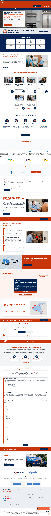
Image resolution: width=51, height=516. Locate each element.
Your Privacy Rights (35, 509)
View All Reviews (25, 145)
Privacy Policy (19, 509)
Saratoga (24, 311)
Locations (40, 494)
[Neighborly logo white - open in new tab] (2, 0)
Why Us (29, 491)
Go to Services (7, 190)
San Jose (18, 311)
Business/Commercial (19, 492)
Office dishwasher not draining (25, 358)
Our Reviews (43, 31)
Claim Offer (25, 291)
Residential (18, 491)
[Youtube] (48, 11)
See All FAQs (25, 445)
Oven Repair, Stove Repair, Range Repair (19, 85)
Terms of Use (15, 509)
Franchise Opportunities (31, 494)
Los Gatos (12, 311)
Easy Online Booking (8, 24)
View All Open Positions (8, 465)
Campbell (6, 311)
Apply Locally (29, 497)
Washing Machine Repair (7, 84)
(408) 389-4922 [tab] (46, 6)
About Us (29, 492)
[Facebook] (43, 11)
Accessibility (23, 509)
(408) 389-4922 (7, 491)
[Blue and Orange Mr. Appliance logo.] (19, 473)
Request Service (25, 135)
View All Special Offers (43, 276)
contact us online (33, 372)
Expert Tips (40, 491)
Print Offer (17, 289)
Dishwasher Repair (41, 84)
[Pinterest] (46, 11)
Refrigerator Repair (29, 84)
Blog (39, 492)
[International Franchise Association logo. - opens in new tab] (4, 500)
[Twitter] (44, 11)
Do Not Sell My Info (28, 509)
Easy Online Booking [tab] (37, 6)
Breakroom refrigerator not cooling (14, 358)
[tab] (3, 6)
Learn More (5, 67)
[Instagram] (49, 11)
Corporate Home (41, 497)
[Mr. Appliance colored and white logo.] (4, 3)
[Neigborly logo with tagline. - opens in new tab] (32, 472)
